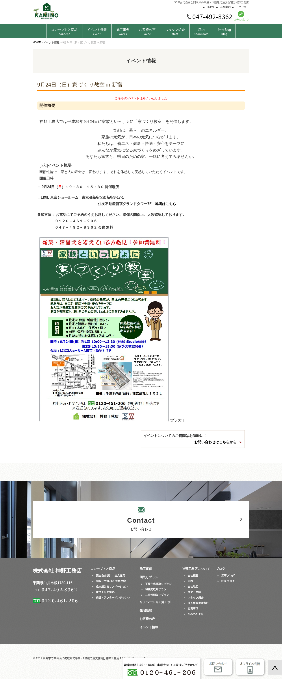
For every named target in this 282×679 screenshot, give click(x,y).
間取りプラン (149, 577)
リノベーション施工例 (155, 602)
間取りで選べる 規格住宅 (111, 581)
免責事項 (193, 608)
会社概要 (193, 575)
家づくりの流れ (105, 592)
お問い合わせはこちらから (215, 442)
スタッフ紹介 (175, 31)
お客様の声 (147, 31)
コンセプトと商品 (103, 568)
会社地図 (193, 586)
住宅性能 (146, 610)
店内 (201, 31)
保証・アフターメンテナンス (113, 597)
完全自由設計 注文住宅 (110, 575)
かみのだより (196, 614)
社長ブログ (228, 581)
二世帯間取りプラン (157, 594)
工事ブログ (228, 575)
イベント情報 (97, 31)
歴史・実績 (194, 592)
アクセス (241, 7)
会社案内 (225, 7)
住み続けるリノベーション (112, 586)
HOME (211, 7)
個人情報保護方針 (198, 603)
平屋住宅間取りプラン (158, 583)
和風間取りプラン (155, 589)
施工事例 (123, 31)
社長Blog (224, 31)
